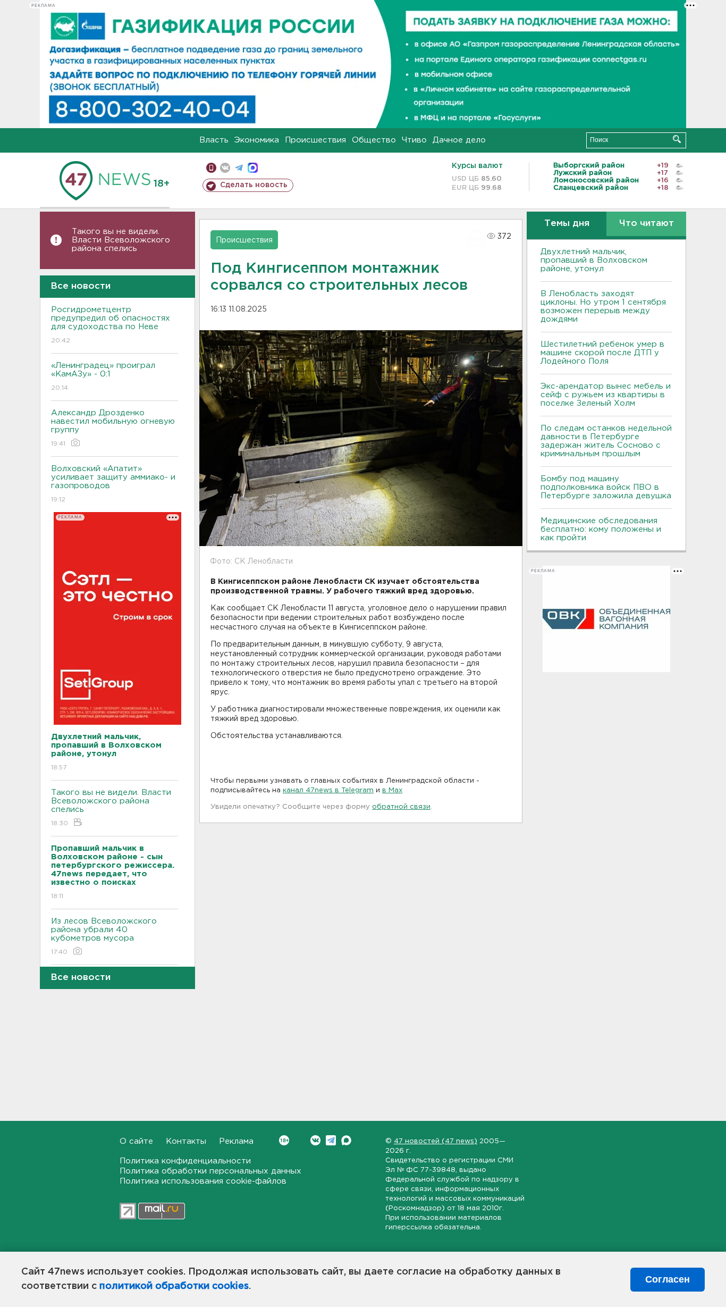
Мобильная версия (211, 168)
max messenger (253, 168)
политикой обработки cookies (174, 1286)
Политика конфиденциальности (185, 1161)
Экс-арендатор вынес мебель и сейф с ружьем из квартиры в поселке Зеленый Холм (606, 395)
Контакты (186, 1141)
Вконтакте (315, 1140)
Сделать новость (254, 185)
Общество (374, 140)
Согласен (667, 1279)
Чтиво (414, 140)
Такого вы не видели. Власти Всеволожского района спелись (121, 240)
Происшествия (315, 140)
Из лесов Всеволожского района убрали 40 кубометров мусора (104, 936)
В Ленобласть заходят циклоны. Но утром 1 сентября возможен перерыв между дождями (603, 306)
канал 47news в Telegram (328, 790)
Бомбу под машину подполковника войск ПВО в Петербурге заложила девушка (606, 487)
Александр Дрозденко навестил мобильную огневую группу (113, 428)
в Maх (392, 790)
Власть (214, 140)
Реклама (236, 1141)
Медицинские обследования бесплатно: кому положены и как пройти (601, 529)
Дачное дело (459, 140)
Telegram (331, 1140)
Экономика (256, 140)
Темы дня (566, 224)
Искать (677, 139)
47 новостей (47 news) (435, 1141)
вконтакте (225, 168)
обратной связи (401, 807)
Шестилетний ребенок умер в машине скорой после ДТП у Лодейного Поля (602, 353)
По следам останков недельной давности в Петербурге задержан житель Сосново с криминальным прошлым (606, 441)
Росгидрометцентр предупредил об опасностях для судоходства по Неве (110, 324)
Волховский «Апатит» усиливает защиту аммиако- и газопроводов (113, 483)
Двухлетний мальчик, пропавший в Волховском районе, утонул (594, 260)
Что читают (646, 224)
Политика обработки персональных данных (210, 1171)
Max (346, 1140)
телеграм (239, 168)
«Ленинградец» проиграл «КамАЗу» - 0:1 (103, 376)
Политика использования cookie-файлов (203, 1181)
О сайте (136, 1141)
